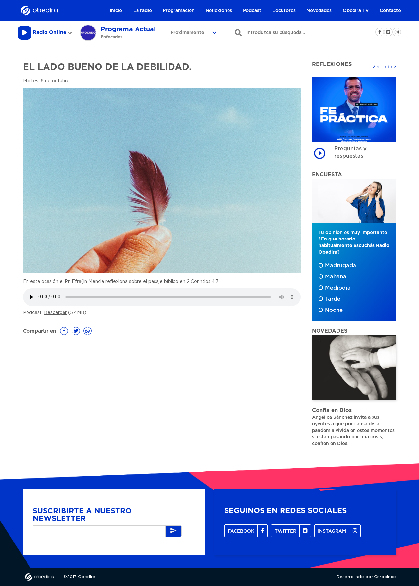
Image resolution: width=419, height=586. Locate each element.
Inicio (116, 11)
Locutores (284, 11)
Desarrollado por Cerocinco (366, 577)
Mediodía (338, 288)
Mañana (335, 276)
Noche (334, 310)
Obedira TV (356, 11)
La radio (142, 11)
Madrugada (340, 265)
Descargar (55, 313)
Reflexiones (219, 11)
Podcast (252, 11)
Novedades (319, 11)
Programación (179, 11)
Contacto (390, 11)
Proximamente (188, 32)
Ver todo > (384, 67)
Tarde (332, 299)
